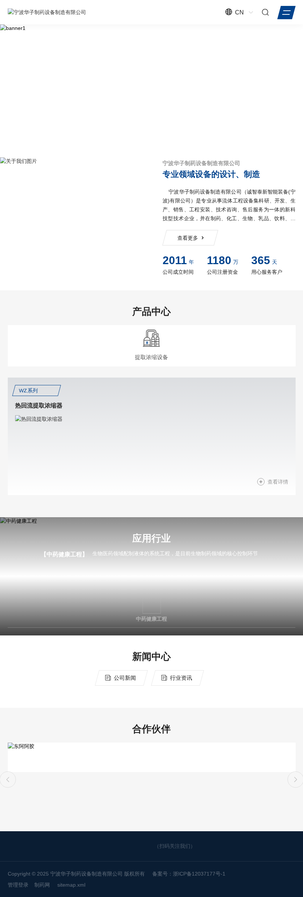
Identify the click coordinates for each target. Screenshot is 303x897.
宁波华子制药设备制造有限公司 (201, 163)
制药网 (42, 885)
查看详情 (278, 482)
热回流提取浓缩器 (38, 405)
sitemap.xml (71, 885)
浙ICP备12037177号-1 (199, 874)
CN (239, 12)
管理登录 (18, 885)
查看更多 (187, 238)
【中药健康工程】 (64, 554)
